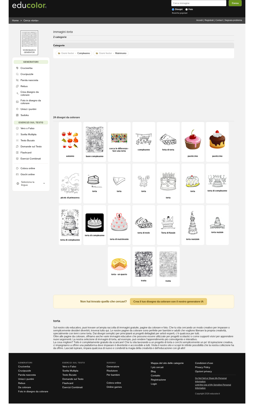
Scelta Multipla (70, 370)
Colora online (114, 382)
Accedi (199, 20)
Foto (190, 9)
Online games (114, 387)
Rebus (21, 383)
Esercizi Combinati (72, 387)
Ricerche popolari (179, 13)
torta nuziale (217, 232)
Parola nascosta (27, 374)
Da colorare (24, 387)
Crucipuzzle (24, 370)
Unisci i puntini (26, 379)
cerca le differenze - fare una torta (119, 149)
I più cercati (157, 367)
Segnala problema (233, 20)
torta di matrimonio (119, 239)
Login (154, 383)
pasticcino (193, 156)
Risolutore (112, 370)
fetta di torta (168, 150)
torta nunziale (192, 239)
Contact (219, 20)
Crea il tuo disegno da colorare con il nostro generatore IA (168, 301)
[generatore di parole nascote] (29, 54)
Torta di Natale (168, 233)
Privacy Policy (202, 367)
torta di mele (144, 233)
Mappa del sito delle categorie (167, 363)
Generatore (113, 366)
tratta (143, 280)
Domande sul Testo (72, 379)
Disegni (178, 9)
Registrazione (158, 379)
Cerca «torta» (31, 20)
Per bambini (113, 374)
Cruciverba (24, 366)
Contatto (155, 375)
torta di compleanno (217, 191)
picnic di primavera (70, 197)
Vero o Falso (69, 366)
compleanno (144, 150)
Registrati (209, 20)
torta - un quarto (119, 274)
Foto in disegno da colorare (33, 391)
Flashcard (67, 383)
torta (94, 191)
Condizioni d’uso (204, 363)
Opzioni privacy (203, 371)
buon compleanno (94, 156)
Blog (153, 371)
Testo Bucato (69, 374)
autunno (70, 156)
